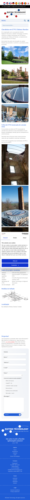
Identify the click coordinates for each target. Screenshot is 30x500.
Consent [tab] (5, 237)
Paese (6, 373)
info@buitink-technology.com (18, 6)
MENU (4, 20)
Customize (14, 265)
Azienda (6, 352)
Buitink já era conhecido (12, 390)
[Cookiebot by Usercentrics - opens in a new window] (22, 234)
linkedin (15, 483)
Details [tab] (15, 237)
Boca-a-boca (9, 388)
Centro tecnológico (15, 456)
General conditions (15, 490)
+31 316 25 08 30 (15, 468)
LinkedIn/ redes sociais (11, 385)
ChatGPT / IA (9, 383)
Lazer (15, 454)
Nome (5, 357)
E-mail (6, 367)
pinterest (15, 478)
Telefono (6, 362)
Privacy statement (15, 491)
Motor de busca (10, 380)
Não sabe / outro (10, 393)
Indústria (15, 453)
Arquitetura (15, 451)
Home (15, 450)
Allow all (15, 261)
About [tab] (24, 237)
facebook (15, 481)
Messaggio (7, 396)
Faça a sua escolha (8, 25)
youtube (15, 480)
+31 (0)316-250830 (6, 6)
